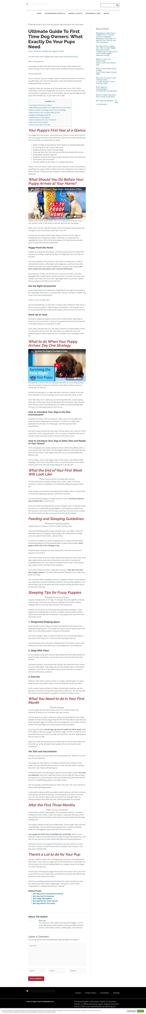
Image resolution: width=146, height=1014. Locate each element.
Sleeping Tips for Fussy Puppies (39, 117)
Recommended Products (55, 13)
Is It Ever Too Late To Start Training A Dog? (105, 82)
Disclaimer (104, 993)
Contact (78, 993)
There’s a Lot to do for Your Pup (39, 125)
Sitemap (116, 993)
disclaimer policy (72, 57)
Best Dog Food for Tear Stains (44, 903)
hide (53, 101)
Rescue (106, 13)
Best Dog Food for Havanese (43, 896)
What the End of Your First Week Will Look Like (44, 113)
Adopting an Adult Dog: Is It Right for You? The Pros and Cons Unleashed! (106, 40)
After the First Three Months (38, 122)
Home (39, 13)
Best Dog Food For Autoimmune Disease (48, 894)
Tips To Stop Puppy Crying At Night (106, 73)
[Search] (117, 5)
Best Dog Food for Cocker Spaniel (45, 901)
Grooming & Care (93, 13)
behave (65, 157)
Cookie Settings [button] (131, 1011)
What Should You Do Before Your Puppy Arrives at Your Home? (50, 108)
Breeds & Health (75, 13)
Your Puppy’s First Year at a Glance (40, 105)
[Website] (77, 971)
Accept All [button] (140, 1011)
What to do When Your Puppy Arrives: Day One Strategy (47, 110)
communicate (45, 837)
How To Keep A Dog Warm (105, 97)
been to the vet (63, 844)
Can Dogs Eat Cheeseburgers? (106, 91)
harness (54, 293)
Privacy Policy (90, 993)
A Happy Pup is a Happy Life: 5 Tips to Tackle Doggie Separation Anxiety (107, 53)
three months (39, 812)
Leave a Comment (34, 51)
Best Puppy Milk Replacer (42, 899)
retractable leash (38, 293)
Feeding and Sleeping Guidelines (39, 115)
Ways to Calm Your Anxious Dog (105, 64)
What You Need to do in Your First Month (42, 120)
